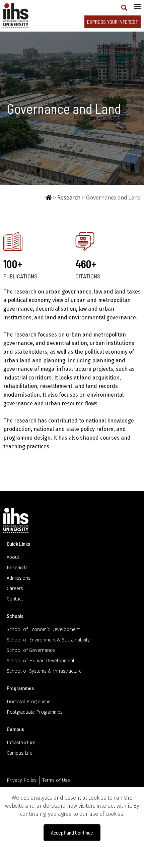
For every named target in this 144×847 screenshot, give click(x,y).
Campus (15, 729)
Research (68, 197)
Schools (15, 616)
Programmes (20, 688)
